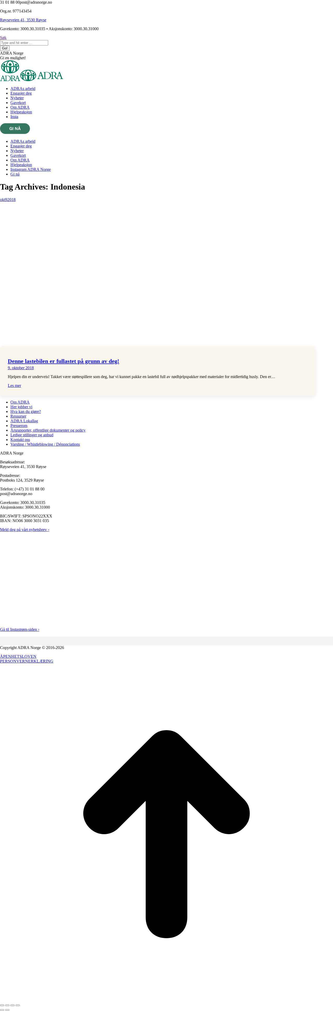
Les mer (14, 385)
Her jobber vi (21, 407)
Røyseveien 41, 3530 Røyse (23, 20)
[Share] (7, 1005)
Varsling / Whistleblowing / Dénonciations (45, 444)
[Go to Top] (166, 999)
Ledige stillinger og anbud (31, 435)
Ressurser (18, 416)
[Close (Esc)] (2, 1005)
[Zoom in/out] (18, 1005)
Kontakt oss (20, 439)
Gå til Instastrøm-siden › (19, 629)
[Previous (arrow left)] (2, 1010)
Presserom (18, 425)
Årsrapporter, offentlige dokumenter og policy (48, 430)
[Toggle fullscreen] (12, 1005)
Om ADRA (20, 402)
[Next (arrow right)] (7, 1010)
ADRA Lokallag (24, 421)
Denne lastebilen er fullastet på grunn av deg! (63, 361)
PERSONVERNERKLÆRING (26, 661)
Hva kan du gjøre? (25, 411)
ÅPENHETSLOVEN (18, 656)
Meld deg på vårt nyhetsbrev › (24, 529)
